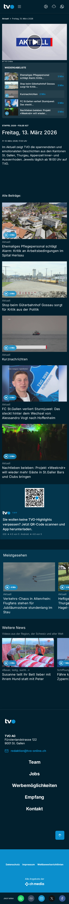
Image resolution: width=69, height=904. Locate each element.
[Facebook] (62, 898)
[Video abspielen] (34, 42)
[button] (31, 898)
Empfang (34, 797)
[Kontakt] (62, 6)
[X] (52, 898)
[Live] (46, 6)
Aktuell (5, 18)
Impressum (28, 864)
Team (35, 762)
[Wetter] (54, 6)
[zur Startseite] (9, 6)
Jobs (34, 773)
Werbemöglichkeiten (34, 785)
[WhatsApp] (21, 898)
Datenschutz (13, 864)
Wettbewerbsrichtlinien (50, 864)
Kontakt (34, 808)
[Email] (41, 898)
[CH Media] (34, 883)
